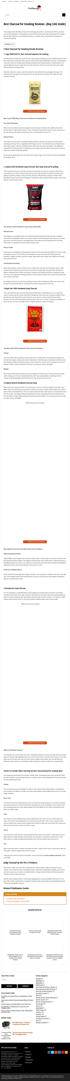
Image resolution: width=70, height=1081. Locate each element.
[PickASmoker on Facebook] (49, 1052)
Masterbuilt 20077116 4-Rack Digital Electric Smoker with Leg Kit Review (15, 957)
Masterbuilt (39, 1008)
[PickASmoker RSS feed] (66, 1052)
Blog (37, 995)
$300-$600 (39, 981)
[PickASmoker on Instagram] (59, 1052)
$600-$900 (39, 983)
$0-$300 (38, 979)
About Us (5, 1)
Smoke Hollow (40, 1016)
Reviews (38, 1014)
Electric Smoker (40, 999)
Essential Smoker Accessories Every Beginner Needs (15, 932)
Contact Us (10, 1)
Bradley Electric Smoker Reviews (46, 997)
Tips (37, 1020)
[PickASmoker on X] (52, 1052)
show (12, 44)
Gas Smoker (40, 1004)
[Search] (63, 14)
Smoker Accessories (42, 1018)
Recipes (38, 1012)
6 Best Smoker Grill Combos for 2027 (35, 931)
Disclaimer (16, 1)
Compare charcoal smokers (15, 898)
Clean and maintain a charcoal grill (18, 901)
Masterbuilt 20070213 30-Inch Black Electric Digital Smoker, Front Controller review (54, 957)
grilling (12, 837)
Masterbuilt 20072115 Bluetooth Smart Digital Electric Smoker (35, 956)
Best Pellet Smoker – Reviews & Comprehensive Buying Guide (21, 1023)
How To (38, 1006)
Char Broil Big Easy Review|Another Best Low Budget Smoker (22, 1033)
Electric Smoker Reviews (43, 1001)
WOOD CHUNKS (41, 1022)
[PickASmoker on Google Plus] (56, 1052)
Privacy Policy (24, 1)
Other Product (40, 1010)
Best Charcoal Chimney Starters (45, 987)
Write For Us (31, 1)
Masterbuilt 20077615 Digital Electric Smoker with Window (54, 932)
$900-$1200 (39, 985)
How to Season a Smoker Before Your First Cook (16, 1004)
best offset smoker (41, 993)
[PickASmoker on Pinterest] (62, 1052)
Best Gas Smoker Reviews (44, 991)
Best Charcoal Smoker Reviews (45, 989)
